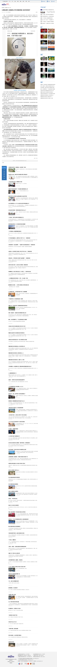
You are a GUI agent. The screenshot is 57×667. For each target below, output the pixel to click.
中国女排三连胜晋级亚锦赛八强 (14, 573)
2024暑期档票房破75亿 (12, 373)
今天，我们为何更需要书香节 (13, 581)
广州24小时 (43, 7)
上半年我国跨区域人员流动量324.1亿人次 (15, 386)
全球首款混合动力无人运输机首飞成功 (46, 50)
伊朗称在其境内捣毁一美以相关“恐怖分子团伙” (16, 463)
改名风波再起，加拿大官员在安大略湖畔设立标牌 (17, 449)
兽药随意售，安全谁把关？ (13, 587)
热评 (29, 1)
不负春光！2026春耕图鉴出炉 (52, 33)
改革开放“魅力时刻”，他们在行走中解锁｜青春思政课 (18, 264)
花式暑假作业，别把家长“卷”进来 (14, 608)
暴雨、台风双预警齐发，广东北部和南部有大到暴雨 (17, 319)
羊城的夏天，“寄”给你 (44, 78)
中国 (26, 1)
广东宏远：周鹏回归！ (12, 539)
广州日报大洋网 (4, 1)
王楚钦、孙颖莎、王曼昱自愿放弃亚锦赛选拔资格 (17, 546)
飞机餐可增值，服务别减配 (13, 628)
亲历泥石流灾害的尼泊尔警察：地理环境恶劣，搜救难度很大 (19, 442)
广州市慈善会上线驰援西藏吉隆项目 (14, 231)
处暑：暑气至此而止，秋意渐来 (45, 72)
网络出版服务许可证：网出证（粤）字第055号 (24, 655)
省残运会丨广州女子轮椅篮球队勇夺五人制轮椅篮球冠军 (18, 519)
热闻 (41, 82)
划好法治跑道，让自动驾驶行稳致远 (14, 635)
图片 (41, 27)
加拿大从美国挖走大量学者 (13, 491)
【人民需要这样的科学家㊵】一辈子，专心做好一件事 (18, 278)
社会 (15, 1)
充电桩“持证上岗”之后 (12, 621)
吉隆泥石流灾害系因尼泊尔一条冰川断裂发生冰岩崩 (17, 339)
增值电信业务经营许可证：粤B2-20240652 (39, 656)
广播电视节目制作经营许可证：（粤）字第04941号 (25, 656)
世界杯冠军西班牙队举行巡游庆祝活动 (46, 33)
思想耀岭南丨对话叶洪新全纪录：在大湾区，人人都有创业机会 (19, 271)
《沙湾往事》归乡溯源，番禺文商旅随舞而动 (47, 60)
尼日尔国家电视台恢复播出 (13, 484)
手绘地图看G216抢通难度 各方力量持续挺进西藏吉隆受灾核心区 (19, 366)
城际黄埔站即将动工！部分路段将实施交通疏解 (16, 224)
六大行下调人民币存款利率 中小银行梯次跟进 (16, 421)
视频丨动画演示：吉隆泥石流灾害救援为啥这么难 (17, 312)
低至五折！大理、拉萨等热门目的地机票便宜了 (16, 393)
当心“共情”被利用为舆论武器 (13, 601)
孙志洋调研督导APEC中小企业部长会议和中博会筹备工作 (18, 203)
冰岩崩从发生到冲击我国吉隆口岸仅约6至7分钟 (16, 326)
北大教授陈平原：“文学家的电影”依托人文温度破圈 (17, 291)
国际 (20, 1)
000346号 (33, 664)
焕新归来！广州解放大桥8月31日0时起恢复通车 (48, 23)
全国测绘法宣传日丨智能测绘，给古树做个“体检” (17, 167)
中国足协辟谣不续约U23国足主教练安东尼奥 (16, 533)
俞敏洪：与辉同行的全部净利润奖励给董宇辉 (16, 379)
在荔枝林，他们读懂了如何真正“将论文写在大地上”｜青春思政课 (20, 251)
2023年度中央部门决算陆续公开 (14, 436)
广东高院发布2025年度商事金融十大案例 (15, 298)
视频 (41, 54)
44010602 (33, 663)
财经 (18, 1)
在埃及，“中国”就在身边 (12, 498)
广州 (9, 1)
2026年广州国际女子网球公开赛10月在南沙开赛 (16, 566)
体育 (23, 1)
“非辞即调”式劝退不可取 (12, 615)
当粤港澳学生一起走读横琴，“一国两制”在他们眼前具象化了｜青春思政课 (21, 244)
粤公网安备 (33, 663)
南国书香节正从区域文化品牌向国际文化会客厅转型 (17, 196)
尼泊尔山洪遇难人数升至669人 (13, 470)
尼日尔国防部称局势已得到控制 (14, 477)
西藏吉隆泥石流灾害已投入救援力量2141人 (16, 353)
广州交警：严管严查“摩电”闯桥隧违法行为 (16, 217)
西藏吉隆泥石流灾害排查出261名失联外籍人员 (16, 346)
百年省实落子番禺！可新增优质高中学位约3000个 (17, 210)
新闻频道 (6, 7)
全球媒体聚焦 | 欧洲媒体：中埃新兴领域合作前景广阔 (18, 456)
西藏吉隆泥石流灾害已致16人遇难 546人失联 (16, 359)
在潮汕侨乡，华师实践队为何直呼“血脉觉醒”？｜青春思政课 (19, 258)
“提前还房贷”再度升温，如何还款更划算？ (16, 407)
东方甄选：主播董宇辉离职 (13, 428)
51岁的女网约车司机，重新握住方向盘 (15, 181)
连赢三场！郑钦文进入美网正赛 (14, 553)
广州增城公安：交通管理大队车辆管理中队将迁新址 (48, 21)
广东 (12, 1)
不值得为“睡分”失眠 (12, 594)
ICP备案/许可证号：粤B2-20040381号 (38, 655)
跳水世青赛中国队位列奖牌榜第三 (14, 526)
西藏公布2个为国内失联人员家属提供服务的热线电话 (17, 305)
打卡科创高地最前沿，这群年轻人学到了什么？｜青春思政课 (19, 238)
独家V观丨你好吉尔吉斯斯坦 (13, 505)
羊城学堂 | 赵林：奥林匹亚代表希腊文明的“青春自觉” (18, 174)
